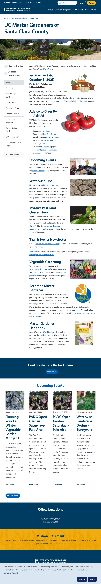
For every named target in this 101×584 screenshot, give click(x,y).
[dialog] (50, 573)
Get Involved (78, 10)
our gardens (40, 143)
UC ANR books (48, 332)
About (50, 10)
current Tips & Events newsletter (47, 244)
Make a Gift (51, 371)
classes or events (52, 137)
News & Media (90, 10)
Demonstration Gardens (11, 129)
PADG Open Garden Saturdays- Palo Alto (38, 422)
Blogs (20, 2)
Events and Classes (13, 108)
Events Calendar (38, 170)
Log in (82, 3)
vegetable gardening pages (39, 269)
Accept (92, 579)
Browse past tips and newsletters (41, 254)
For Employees (35, 2)
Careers (7, 2)
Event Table (53, 150)
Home (8, 82)
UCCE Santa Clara (12, 137)
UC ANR (7, 18)
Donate (91, 3)
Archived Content (12, 154)
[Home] (17, 10)
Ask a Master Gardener (10, 95)
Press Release (49, 69)
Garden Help (10, 102)
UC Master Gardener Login (13, 144)
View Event (10, 484)
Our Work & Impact (62, 10)
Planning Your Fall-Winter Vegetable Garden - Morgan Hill (14, 427)
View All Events (12, 495)
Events (26, 2)
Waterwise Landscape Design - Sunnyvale (84, 422)
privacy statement (11, 573)
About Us (9, 88)
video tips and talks (49, 140)
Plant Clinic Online (49, 134)
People (14, 2)
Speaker (43, 150)
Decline (82, 579)
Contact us (37, 153)
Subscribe (33, 251)
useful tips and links (48, 185)
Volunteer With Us (12, 113)
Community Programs (10, 121)
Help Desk (46, 131)
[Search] (76, 3)
